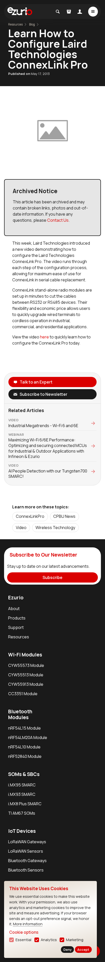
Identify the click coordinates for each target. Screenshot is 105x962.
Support (16, 627)
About (14, 608)
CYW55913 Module (25, 684)
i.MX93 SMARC (21, 794)
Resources (18, 637)
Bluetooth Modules (20, 714)
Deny (67, 949)
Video (21, 527)
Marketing (74, 939)
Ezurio (15, 597)
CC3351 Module (22, 693)
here (44, 337)
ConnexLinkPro (30, 516)
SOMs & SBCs (24, 774)
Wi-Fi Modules (25, 654)
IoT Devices (22, 831)
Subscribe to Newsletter (43, 394)
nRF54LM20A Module (27, 737)
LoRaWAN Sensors (25, 851)
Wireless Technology (55, 527)
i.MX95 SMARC (22, 785)
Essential (23, 939)
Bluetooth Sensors (26, 870)
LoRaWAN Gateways (27, 842)
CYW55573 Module (26, 665)
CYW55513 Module (25, 675)
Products (16, 618)
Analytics (49, 939)
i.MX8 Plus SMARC (25, 804)
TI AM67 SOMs (21, 813)
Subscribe (52, 577)
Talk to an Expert (36, 382)
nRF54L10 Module (24, 747)
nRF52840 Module (25, 756)
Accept (83, 949)
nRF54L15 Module (24, 728)
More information (28, 923)
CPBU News (64, 516)
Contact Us (58, 220)
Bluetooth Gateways (27, 860)
